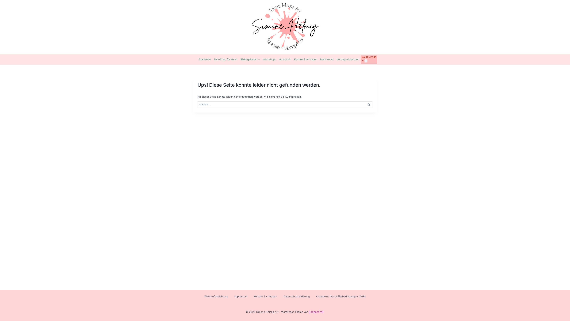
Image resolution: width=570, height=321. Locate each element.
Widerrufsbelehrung (216, 296)
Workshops (269, 59)
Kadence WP (316, 311)
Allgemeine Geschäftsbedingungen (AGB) (341, 296)
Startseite (205, 59)
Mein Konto (327, 59)
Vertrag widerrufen (348, 59)
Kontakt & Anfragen (305, 59)
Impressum (240, 296)
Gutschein (285, 59)
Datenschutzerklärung (297, 296)
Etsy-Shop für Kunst (226, 59)
